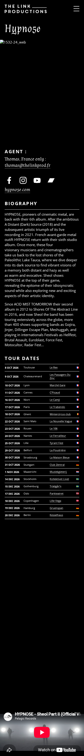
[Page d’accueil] (23, 9)
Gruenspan (56, 508)
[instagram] (23, 180)
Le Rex (54, 367)
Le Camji (55, 399)
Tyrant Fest (56, 443)
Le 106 (53, 428)
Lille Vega (55, 500)
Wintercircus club (60, 414)
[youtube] (37, 180)
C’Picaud (55, 392)
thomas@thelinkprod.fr (27, 165)
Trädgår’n (55, 486)
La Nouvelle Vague (61, 421)
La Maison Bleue (60, 457)
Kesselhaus (56, 515)
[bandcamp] (51, 180)
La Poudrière (58, 450)
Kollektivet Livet (59, 479)
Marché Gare (57, 385)
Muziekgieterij (58, 471)
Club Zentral (57, 464)
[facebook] (9, 180)
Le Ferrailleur (58, 435)
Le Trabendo (57, 407)
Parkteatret (56, 493)
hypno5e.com (17, 190)
